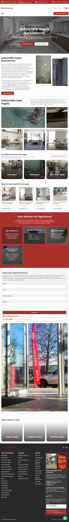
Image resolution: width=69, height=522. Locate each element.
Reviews (37, 475)
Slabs (2, 478)
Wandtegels (4, 457)
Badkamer (38, 460)
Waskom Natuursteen (38, 478)
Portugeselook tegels (7, 476)
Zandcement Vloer (23, 478)
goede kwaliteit (11, 85)
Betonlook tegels (5, 460)
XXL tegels (4, 497)
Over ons (37, 455)
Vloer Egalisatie (22, 471)
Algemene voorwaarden (63, 519)
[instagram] (66, 447)
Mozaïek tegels (5, 471)
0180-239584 (55, 495)
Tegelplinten (4, 483)
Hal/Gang (37, 466)
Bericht (5, 302)
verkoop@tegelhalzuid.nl (59, 496)
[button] (3, 169)
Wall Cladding (5, 495)
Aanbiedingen (39, 457)
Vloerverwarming (23, 469)
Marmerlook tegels (6, 469)
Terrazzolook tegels (6, 490)
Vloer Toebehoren (23, 474)
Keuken (37, 468)
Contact (20, 457)
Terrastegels (4, 488)
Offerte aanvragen (23, 464)
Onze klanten (38, 484)
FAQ (19, 462)
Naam (5, 283)
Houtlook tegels (5, 464)
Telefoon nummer (7, 295)
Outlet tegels (38, 471)
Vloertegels (4, 455)
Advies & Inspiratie (23, 455)
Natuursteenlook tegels (7, 474)
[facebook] (64, 447)
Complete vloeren (37, 463)
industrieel (30, 71)
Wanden (20, 476)
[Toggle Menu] (2, 13)
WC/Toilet (37, 481)
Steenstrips (4, 481)
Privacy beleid (54, 519)
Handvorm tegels (6, 462)
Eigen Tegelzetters (23, 460)
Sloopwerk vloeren (23, 467)
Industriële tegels (6, 467)
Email (5, 289)
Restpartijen (38, 473)
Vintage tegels (5, 492)
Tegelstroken (4, 485)
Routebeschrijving (53, 510)
